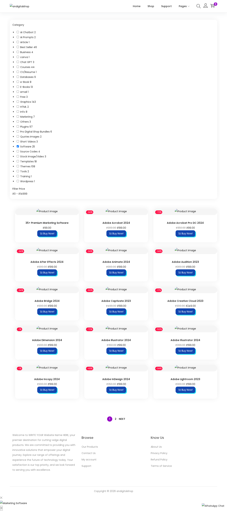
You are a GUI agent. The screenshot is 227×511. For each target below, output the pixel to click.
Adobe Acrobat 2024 (116, 223)
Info (23, 112)
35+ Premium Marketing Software (47, 223)
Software (26, 146)
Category (18, 25)
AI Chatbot (27, 32)
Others (24, 121)
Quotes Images (30, 136)
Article (24, 42)
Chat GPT (26, 62)
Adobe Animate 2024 (116, 262)
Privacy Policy (159, 453)
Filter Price (18, 189)
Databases (27, 77)
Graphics (26, 102)
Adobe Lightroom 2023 (185, 379)
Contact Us (89, 453)
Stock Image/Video (32, 156)
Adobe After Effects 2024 (47, 262)
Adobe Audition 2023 (185, 262)
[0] (212, 6)
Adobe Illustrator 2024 (185, 340)
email (24, 92)
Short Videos (28, 141)
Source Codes (29, 151)
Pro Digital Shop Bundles (35, 131)
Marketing (26, 117)
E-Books (25, 87)
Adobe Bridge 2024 (47, 301)
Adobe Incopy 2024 (47, 379)
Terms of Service (161, 466)
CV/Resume (28, 72)
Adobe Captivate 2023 (116, 301)
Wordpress (27, 181)
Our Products (90, 447)
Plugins (24, 126)
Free (23, 97)
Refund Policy (159, 459)
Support (86, 466)
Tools (23, 171)
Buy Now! (48, 233)
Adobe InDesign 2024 (116, 379)
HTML (23, 107)
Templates (27, 161)
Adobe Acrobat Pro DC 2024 (185, 223)
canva (24, 57)
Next (122, 419)
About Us (156, 447)
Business (25, 52)
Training (25, 176)
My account (89, 459)
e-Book (25, 82)
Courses (25, 67)
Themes (25, 166)
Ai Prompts (27, 37)
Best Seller (27, 47)
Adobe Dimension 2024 (47, 340)
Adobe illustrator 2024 (116, 340)
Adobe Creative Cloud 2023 (185, 301)
